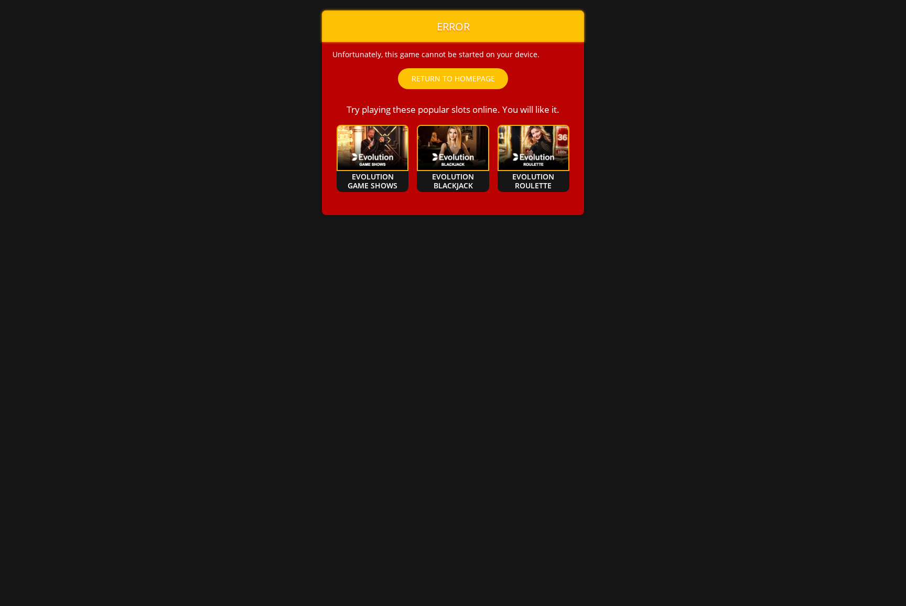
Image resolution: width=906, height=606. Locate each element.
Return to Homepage (453, 78)
